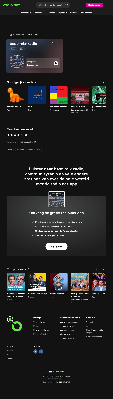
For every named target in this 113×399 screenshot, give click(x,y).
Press (35, 326)
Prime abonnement (94, 337)
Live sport (50, 13)
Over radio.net (39, 322)
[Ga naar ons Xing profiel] (41, 351)
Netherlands (58, 372)
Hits (21, 49)
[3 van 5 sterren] (15, 135)
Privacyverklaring (67, 326)
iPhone (10, 351)
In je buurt (62, 13)
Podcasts (39, 13)
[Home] (11, 35)
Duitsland (20, 150)
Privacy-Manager (67, 338)
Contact (89, 322)
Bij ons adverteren (41, 330)
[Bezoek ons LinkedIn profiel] (35, 351)
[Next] (103, 81)
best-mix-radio (33, 65)
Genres (73, 13)
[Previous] (96, 81)
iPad (9, 355)
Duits (10, 150)
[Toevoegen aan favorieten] (51, 43)
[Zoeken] (66, 5)
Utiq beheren (65, 334)
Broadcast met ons (41, 334)
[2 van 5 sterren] (11, 135)
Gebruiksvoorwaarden (69, 322)
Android (10, 359)
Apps (88, 326)
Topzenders (26, 13)
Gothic (13, 49)
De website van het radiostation (20, 142)
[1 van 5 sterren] (8, 135)
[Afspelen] (56, 63)
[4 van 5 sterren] (18, 135)
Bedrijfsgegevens (67, 330)
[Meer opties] (58, 43)
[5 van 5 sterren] (21, 135)
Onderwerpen (86, 13)
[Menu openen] (108, 5)
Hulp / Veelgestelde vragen (94, 331)
